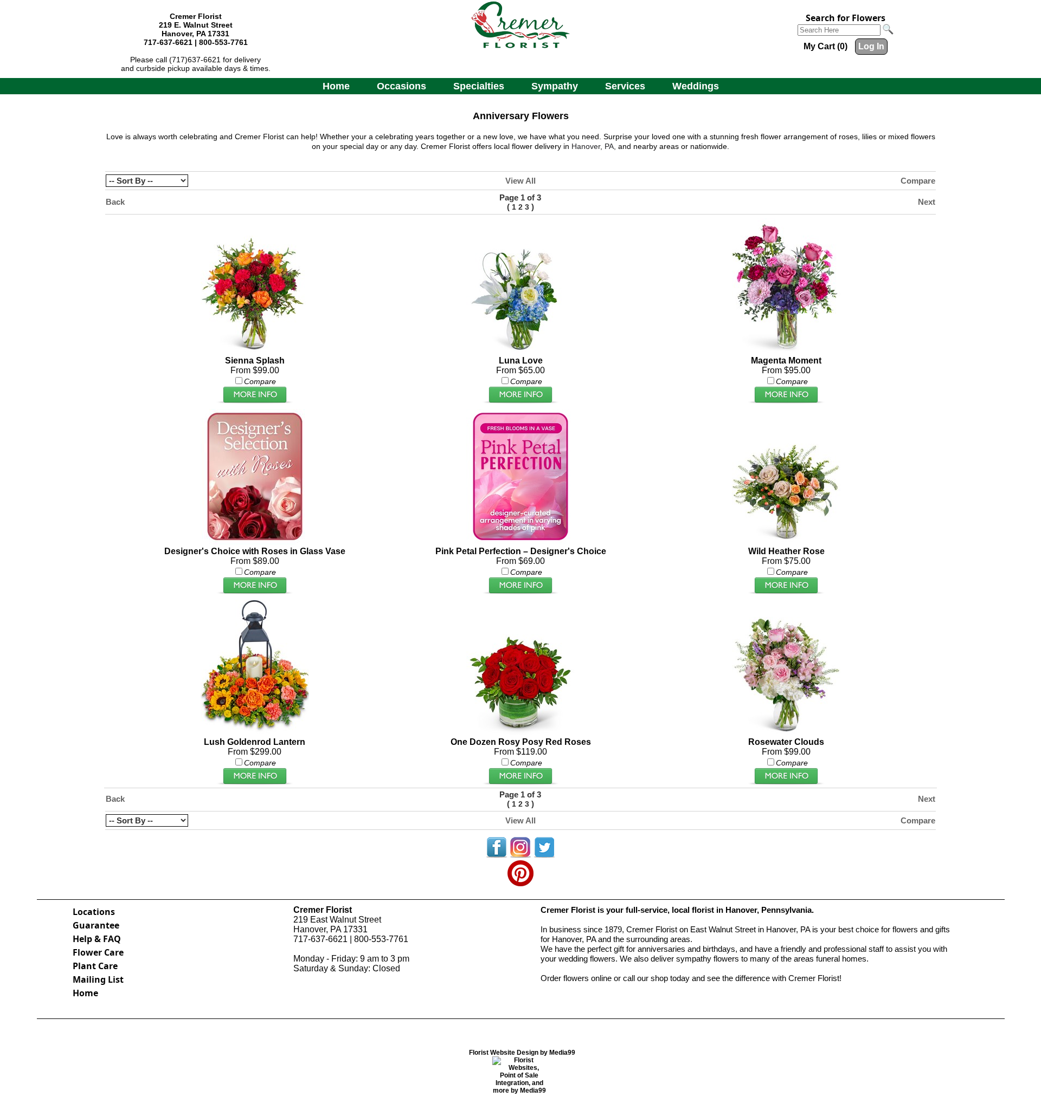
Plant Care (95, 966)
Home (336, 86)
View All (520, 180)
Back (115, 201)
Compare (918, 180)
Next (926, 201)
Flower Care (98, 952)
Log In (871, 46)
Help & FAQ (97, 939)
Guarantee (96, 925)
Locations (94, 912)
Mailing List (98, 979)
